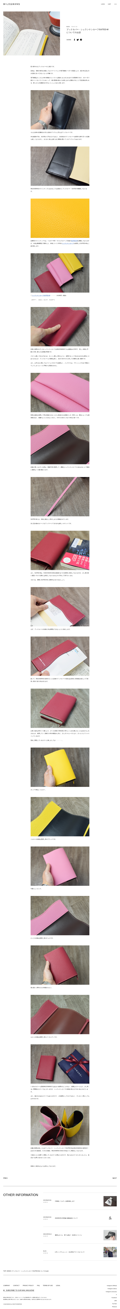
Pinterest (114, 1306)
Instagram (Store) (112, 1288)
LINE (115, 1300)
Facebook (114, 1297)
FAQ (38, 1285)
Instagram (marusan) (111, 1291)
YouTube (114, 1303)
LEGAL (58, 1285)
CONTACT (16, 1285)
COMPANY (6, 1285)
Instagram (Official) (112, 1285)
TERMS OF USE (48, 1285)
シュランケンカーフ (68, 243)
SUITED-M (74, 240)
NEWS (9, 1271)
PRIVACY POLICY (28, 1285)
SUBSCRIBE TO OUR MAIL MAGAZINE (19, 1290)
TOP (4, 1271)
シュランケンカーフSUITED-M (41, 295)
